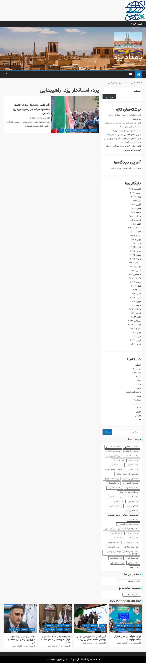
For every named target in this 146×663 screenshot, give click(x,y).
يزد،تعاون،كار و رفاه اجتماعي (127, 474)
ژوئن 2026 (136, 196)
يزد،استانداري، (117, 465)
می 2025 (136, 243)
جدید (138, 384)
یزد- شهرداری (133, 562)
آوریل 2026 (136, 204)
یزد (61, 130)
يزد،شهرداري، (118, 501)
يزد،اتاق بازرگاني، (113, 455)
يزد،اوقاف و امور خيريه (114, 469)
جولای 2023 (135, 328)
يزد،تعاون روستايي (130, 478)
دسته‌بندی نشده (133, 392)
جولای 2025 (135, 235)
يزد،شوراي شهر (132, 506)
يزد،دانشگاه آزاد (132, 487)
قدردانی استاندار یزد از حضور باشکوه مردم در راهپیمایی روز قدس (31, 109)
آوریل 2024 (135, 293)
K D (31, 118)
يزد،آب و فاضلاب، (131, 455)
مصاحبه (137, 400)
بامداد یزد (128, 57)
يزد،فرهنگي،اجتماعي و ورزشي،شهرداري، (122, 515)
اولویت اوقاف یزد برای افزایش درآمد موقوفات (127, 638)
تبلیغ (138, 376)
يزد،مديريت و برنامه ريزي (128, 524)
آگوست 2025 (134, 231)
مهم (67, 130)
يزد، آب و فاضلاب (113, 451)
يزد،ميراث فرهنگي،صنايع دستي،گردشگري (121, 528)
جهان (138, 388)
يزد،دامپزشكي (113, 483)
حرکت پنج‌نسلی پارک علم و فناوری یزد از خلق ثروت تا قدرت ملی (21, 639)
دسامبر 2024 (135, 262)
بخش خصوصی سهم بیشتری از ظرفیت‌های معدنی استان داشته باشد (55, 639)
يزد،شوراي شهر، (115, 506)
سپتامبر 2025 (134, 227)
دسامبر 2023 (134, 309)
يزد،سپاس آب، (132, 496)
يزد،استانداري (132, 465)
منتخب (75, 130)
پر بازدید (93, 130)
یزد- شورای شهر (117, 562)
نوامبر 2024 (135, 266)
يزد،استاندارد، (118, 460)
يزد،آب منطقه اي (131, 446)
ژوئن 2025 (136, 239)
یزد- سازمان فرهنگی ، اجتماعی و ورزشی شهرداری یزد (122, 552)
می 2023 (136, 336)
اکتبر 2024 (136, 270)
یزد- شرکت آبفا (116, 558)
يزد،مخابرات (133, 519)
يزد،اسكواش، (133, 469)
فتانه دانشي (121, 643)
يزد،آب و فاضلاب (131, 451)
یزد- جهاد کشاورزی (131, 547)
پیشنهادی (84, 130)
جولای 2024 (135, 282)
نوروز (138, 411)
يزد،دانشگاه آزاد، (114, 487)
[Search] (7, 74)
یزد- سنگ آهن (132, 558)
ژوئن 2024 (136, 286)
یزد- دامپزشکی (113, 547)
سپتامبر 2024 (134, 274)
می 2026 (137, 200)
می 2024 (137, 289)
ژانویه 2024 (135, 305)
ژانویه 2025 (135, 258)
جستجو (137, 91)
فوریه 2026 (136, 208)
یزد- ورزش (134, 567)
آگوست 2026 (135, 189)
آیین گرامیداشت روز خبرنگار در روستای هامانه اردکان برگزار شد (91, 638)
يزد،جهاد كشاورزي (112, 478)
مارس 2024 (135, 297)
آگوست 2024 (134, 278)
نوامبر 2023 (135, 313)
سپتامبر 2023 (134, 321)
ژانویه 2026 (135, 212)
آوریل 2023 (135, 340)
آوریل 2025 (135, 247)
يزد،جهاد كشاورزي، (130, 483)
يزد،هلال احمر (132, 533)
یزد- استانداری (118, 538)
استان (138, 365)
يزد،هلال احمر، (117, 533)
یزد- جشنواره (113, 542)
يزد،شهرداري (133, 501)
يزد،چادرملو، (133, 538)
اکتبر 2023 (136, 317)
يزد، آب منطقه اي (113, 446)
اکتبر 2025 (136, 224)
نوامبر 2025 (135, 220)
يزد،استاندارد (133, 460)
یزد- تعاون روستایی (130, 542)
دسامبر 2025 (135, 216)
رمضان (138, 396)
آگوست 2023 (134, 324)
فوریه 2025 (135, 255)
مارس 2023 (135, 344)
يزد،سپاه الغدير (115, 496)
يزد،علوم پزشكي (131, 510)
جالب (138, 380)
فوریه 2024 (135, 301)
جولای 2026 (135, 193)
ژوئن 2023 (136, 332)
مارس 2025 (135, 251)
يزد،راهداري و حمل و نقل (128, 492)
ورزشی (138, 415)
